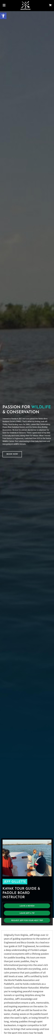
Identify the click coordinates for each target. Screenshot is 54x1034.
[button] (3, 16)
